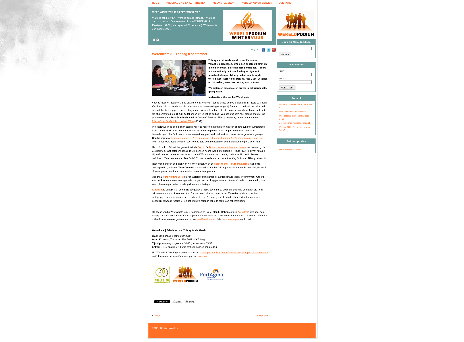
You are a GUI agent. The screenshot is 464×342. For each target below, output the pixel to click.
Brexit (201, 147)
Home (155, 2)
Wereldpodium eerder (256, 2)
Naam (282, 71)
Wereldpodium (207, 252)
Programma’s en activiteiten (185, 2)
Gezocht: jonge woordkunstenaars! (294, 123)
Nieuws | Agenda (223, 2)
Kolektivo (202, 256)
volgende (262, 315)
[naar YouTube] (274, 51)
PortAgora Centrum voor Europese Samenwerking (242, 252)
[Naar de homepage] (297, 22)
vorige (157, 315)
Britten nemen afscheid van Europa (227, 147)
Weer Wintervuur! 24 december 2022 (176, 12)
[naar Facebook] (263, 51)
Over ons (285, 2)
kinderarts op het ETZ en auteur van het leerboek (217, 138)
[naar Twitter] (269, 51)
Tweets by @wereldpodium (289, 149)
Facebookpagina (230, 219)
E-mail (282, 78)
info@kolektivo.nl (206, 219)
